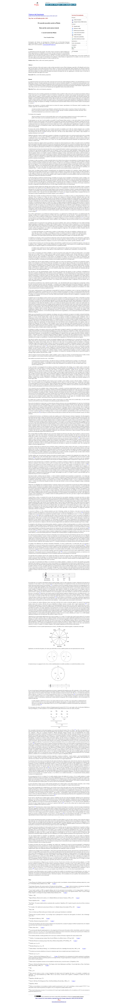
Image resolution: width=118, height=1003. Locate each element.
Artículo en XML (77, 28)
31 (63, 802)
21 (51, 584)
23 (55, 597)
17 (36, 530)
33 (63, 813)
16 (89, 527)
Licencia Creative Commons (78, 996)
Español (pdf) (77, 26)
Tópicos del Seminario (36, 14)
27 (75, 729)
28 (33, 743)
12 (34, 457)
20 (61, 551)
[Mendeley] (72, 47)
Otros (74, 47)
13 (87, 464)
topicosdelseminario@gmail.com (59, 1001)
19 (36, 550)
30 (54, 794)
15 (37, 515)
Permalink (75, 51)
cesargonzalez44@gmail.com (49, 44)
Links (54, 883)
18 (85, 544)
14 (82, 512)
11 (79, 437)
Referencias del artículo (79, 30)
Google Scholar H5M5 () (80, 21)
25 (74, 694)
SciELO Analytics (77, 19)
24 (85, 603)
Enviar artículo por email (79, 38)
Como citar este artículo (79, 32)
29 (48, 767)
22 (39, 592)
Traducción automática (79, 36)
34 (33, 868)
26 (41, 704)
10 (39, 412)
